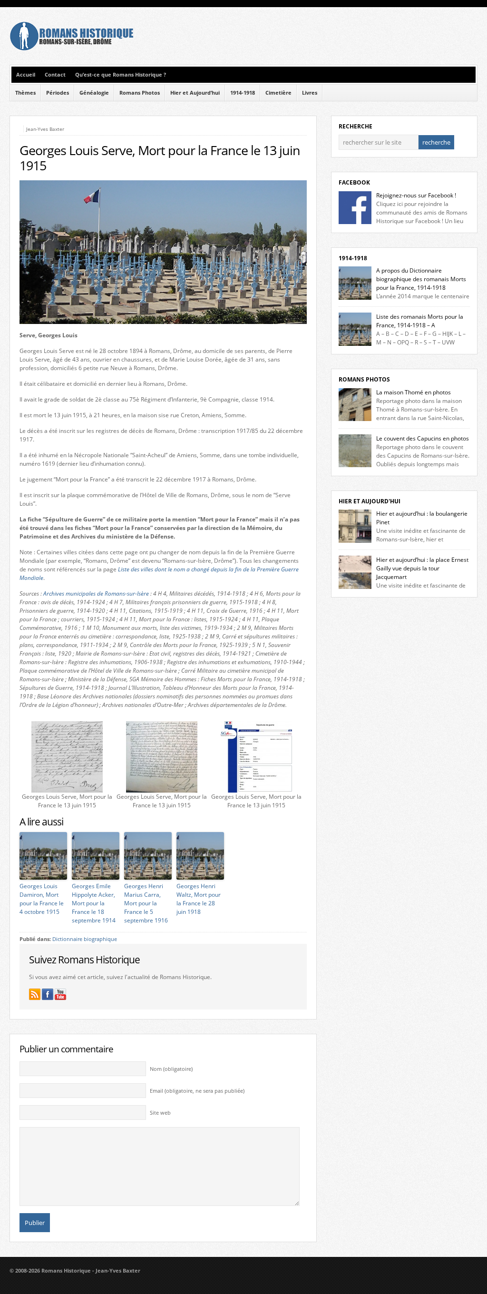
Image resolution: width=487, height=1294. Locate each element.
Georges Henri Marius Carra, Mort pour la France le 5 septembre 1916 (146, 903)
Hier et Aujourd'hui (369, 501)
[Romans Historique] (71, 48)
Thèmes (25, 92)
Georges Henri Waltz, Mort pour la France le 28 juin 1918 (198, 899)
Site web (160, 1112)
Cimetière (278, 92)
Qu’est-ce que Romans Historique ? (120, 74)
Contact (55, 74)
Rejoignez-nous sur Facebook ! (416, 195)
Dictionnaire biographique (84, 939)
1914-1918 (242, 92)
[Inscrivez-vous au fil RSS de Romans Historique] (34, 994)
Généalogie (94, 92)
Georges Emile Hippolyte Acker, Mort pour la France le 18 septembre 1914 (94, 903)
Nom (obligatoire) (171, 1069)
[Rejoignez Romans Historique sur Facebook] (47, 994)
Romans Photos (139, 92)
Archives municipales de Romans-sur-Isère (96, 593)
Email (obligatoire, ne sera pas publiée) (197, 1091)
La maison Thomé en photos (413, 392)
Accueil (25, 74)
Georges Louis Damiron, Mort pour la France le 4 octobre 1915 (41, 899)
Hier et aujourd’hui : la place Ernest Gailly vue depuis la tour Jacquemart (422, 568)
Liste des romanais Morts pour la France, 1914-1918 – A (419, 321)
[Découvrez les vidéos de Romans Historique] (60, 994)
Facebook (354, 182)
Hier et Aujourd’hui (195, 92)
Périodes (57, 92)
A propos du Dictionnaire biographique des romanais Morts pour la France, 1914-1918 (421, 279)
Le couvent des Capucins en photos (422, 438)
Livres (309, 92)
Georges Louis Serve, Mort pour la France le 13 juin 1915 (159, 158)
